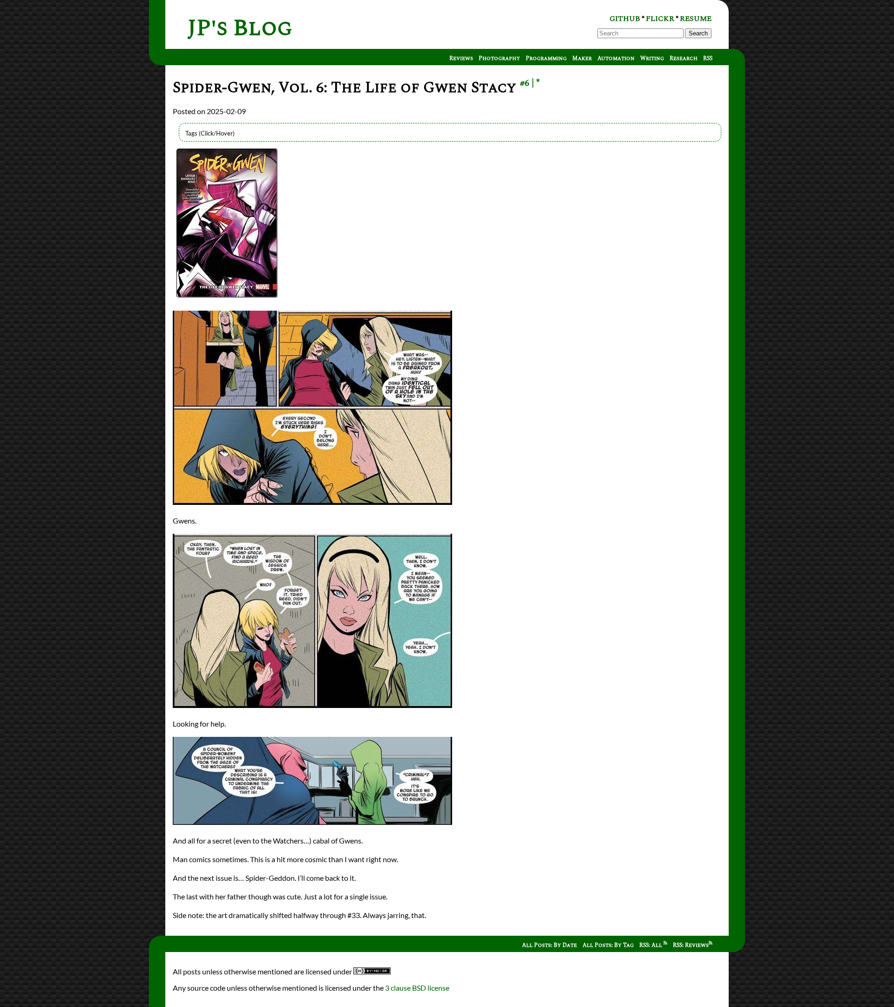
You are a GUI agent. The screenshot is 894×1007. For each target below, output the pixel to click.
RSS (707, 58)
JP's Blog (240, 28)
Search (698, 33)
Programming (546, 58)
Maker (582, 58)
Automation (616, 58)
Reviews (461, 58)
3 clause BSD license (417, 987)
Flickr (660, 18)
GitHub (625, 18)
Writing (652, 58)
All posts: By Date (549, 945)
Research (684, 58)
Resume (695, 18)
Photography (499, 58)
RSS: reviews (691, 945)
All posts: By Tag (608, 945)
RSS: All (651, 945)
